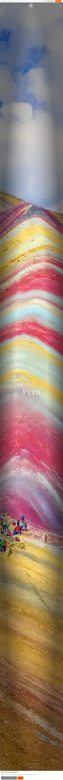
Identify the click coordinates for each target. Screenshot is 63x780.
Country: (2, 1)
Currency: (9, 1)
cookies (5, 774)
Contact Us (58, 1)
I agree (20, 778)
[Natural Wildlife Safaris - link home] (31, 5)
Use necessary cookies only (9, 778)
